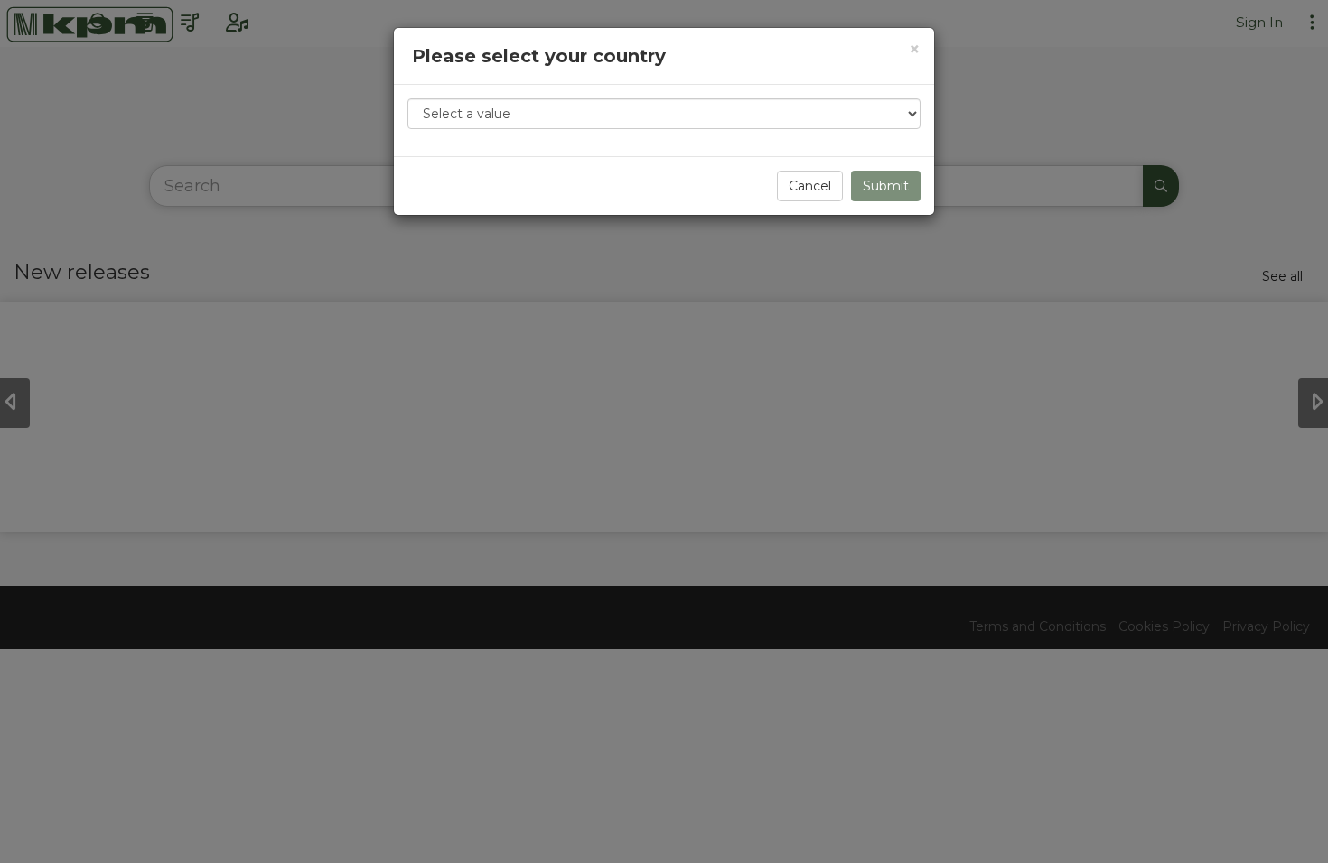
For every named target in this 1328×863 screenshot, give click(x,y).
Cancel (810, 186)
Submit (886, 186)
